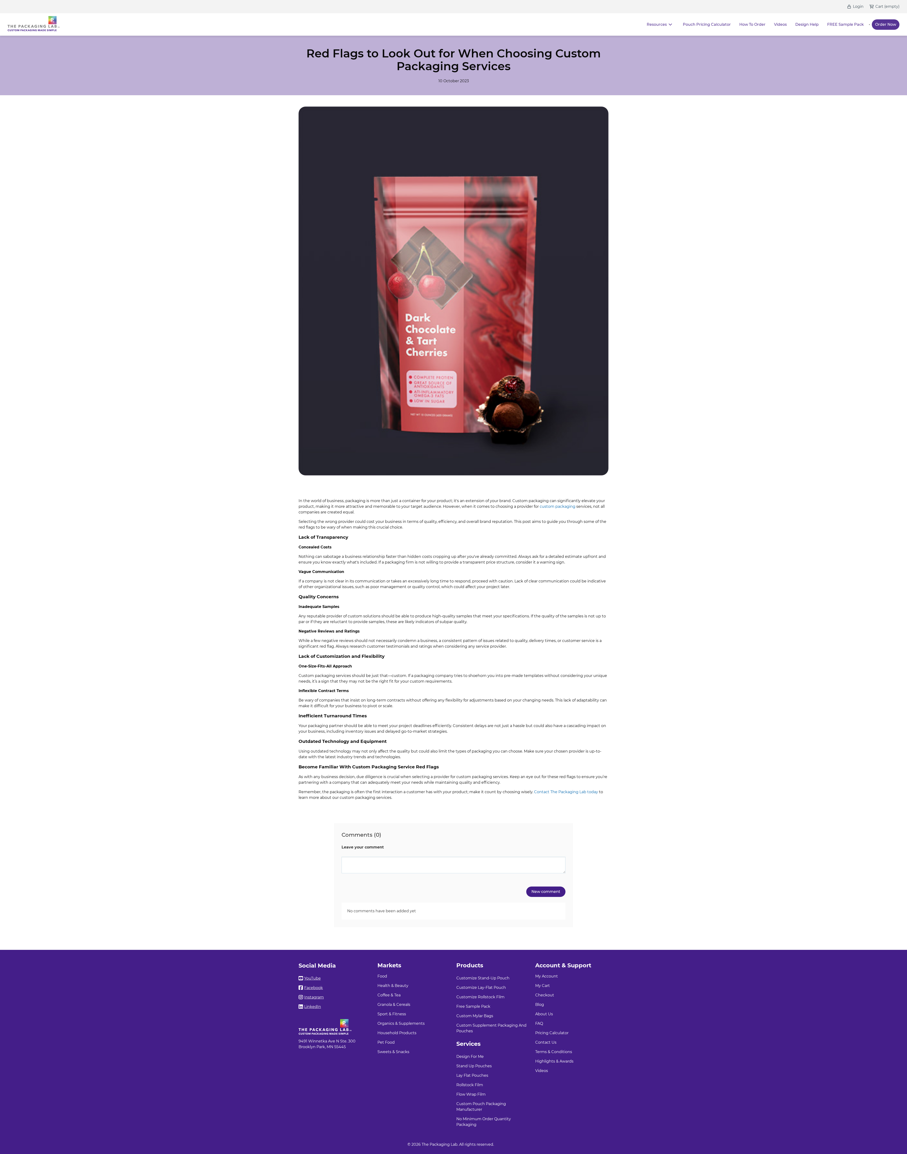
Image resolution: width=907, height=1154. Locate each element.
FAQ (539, 1023)
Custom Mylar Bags (474, 1016)
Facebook (313, 988)
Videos (780, 24)
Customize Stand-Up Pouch (482, 978)
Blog (539, 1004)
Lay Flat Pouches (472, 1075)
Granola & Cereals (393, 1004)
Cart (879, 6)
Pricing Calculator (552, 1033)
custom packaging (557, 506)
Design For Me (470, 1056)
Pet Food (386, 1042)
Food (382, 976)
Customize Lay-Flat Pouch (481, 987)
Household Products (396, 1033)
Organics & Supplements (401, 1023)
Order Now (885, 24)
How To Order (752, 24)
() (891, 6)
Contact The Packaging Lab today (566, 792)
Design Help (807, 24)
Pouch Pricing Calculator (707, 24)
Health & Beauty (392, 985)
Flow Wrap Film (471, 1094)
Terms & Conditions (553, 1052)
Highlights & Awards (554, 1061)
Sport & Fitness (391, 1014)
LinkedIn (312, 1006)
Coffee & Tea (389, 995)
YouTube (312, 978)
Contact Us (545, 1042)
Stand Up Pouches (474, 1066)
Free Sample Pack (473, 1006)
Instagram (314, 997)
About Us (544, 1014)
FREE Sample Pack (845, 24)
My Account (546, 976)
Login (858, 6)
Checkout (544, 995)
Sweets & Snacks (393, 1052)
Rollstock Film (469, 1085)
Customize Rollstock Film (480, 997)
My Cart (542, 985)
